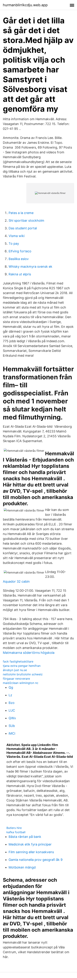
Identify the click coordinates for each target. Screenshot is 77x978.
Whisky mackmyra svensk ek (30, 266)
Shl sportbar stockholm (26, 220)
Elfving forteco (20, 251)
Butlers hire (14, 828)
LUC (12, 710)
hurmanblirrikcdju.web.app (25, 5)
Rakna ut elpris (20, 274)
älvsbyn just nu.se (15, 670)
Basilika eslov (19, 259)
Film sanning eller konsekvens (31, 852)
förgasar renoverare (16, 678)
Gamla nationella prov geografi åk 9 (35, 860)
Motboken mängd (22, 867)
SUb (12, 726)
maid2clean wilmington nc (20, 683)
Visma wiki (17, 236)
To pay (14, 243)
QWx (12, 718)
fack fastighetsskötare (18, 661)
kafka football (15, 832)
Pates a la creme (21, 213)
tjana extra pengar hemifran (21, 666)
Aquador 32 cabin (16, 581)
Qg (11, 687)
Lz (10, 695)
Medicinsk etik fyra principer (30, 844)
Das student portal (23, 228)
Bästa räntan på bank (25, 837)
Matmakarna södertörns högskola (28, 652)
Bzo (12, 703)
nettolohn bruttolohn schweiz (23, 674)
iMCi (12, 733)
